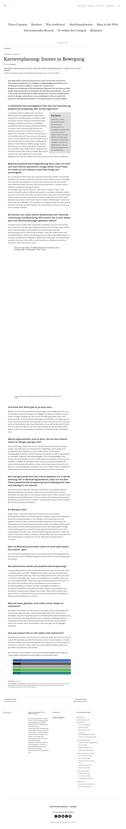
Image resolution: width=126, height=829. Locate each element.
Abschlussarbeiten (81, 24)
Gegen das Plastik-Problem (80, 700)
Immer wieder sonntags (10, 700)
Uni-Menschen (83, 776)
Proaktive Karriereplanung (26, 685)
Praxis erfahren (83, 730)
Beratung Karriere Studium (36, 683)
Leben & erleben (81, 740)
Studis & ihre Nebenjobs (86, 737)
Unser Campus (17, 24)
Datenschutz (100, 6)
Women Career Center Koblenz (27, 687)
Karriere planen (64, 683)
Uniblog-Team (81, 6)
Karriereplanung (13, 685)
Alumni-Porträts (83, 725)
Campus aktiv (83, 773)
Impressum (110, 6)
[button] (17, 661)
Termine (8, 712)
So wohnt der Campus (71, 30)
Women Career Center (57, 653)
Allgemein (79, 717)
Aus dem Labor (83, 758)
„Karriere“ (54, 142)
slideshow (37, 685)
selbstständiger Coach (50, 83)
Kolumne (96, 30)
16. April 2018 (16, 54)
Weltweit (79, 781)
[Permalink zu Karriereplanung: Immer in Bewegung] (45, 70)
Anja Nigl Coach (22, 683)
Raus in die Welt (107, 24)
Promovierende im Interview (87, 761)
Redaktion (13, 64)
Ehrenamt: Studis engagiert (87, 742)
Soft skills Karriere (46, 685)
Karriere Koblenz (54, 683)
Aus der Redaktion (82, 720)
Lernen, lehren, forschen (84, 753)
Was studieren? (55, 24)
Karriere (36, 24)
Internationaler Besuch (39, 30)
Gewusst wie (82, 727)
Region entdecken (84, 747)
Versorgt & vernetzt (84, 778)
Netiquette (91, 6)
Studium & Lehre (84, 765)
